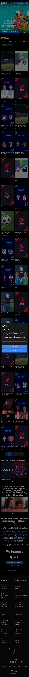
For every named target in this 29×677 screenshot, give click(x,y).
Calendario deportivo (23, 6)
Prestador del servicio (6, 666)
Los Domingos (17, 586)
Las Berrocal (16, 593)
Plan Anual (16, 635)
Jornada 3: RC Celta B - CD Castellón (7, 286)
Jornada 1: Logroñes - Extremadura (20, 233)
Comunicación (17, 642)
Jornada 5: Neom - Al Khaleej (6, 313)
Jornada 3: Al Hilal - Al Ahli (20, 286)
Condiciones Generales (18, 622)
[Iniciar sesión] (26, 3)
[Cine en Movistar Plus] (14, 504)
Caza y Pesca (16, 608)
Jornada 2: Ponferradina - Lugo (7, 367)
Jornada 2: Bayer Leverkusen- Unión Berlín (7, 420)
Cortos (2, 591)
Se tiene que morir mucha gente (20, 590)
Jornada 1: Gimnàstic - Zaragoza (7, 206)
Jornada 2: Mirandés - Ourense (20, 447)
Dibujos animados (17, 604)
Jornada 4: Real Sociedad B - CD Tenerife (21, 393)
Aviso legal (14, 666)
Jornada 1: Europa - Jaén (7, 179)
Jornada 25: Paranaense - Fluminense (21, 72)
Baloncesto (3, 627)
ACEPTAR (14, 350)
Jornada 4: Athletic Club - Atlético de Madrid (21, 420)
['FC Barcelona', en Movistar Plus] (14, 470)
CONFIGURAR (15, 343)
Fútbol (13, 6)
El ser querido (17, 583)
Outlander (16, 588)
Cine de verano (4, 593)
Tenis (2, 629)
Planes (15, 631)
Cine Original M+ (4, 584)
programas (11, 541)
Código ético (16, 624)
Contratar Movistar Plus (18, 626)
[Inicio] (4, 3)
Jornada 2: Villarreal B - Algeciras (21, 313)
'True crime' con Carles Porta (20, 600)
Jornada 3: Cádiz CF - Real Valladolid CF (20, 153)
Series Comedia (4, 602)
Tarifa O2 (16, 638)
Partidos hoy (3, 640)
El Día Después (4, 624)
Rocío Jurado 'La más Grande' (20, 599)
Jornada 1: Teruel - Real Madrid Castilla (21, 260)
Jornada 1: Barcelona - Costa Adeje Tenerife (20, 126)
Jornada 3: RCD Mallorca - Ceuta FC (7, 153)
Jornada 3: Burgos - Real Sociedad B (7, 260)
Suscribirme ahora (19, 3)
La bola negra (17, 584)
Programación (4, 642)
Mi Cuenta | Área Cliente (19, 620)
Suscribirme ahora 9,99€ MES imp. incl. (11, 31)
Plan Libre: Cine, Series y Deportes (21, 627)
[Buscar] (11, 3)
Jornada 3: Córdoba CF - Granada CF (21, 206)
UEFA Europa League (15, 534)
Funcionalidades (17, 618)
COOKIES (25, 666)
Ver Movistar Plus (17, 617)
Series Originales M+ (5, 599)
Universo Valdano (4, 626)
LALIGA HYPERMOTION (13, 531)
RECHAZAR (14, 347)
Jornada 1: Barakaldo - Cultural (20, 99)
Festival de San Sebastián (19, 602)
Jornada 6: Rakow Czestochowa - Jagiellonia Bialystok (6, 72)
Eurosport (3, 636)
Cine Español (3, 586)
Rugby (2, 631)
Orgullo (2, 608)
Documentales (4, 604)
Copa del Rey (13, 533)
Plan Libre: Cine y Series (19, 629)
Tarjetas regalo (17, 640)
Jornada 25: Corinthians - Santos (21, 179)
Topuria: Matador (4, 633)
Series (3, 6)
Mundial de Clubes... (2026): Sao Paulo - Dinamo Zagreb (6, 233)
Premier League (4, 622)
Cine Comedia (4, 588)
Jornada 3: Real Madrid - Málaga (7, 99)
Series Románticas (4, 600)
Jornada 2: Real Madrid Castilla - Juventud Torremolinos (7, 393)
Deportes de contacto (5, 635)
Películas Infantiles (4, 595)
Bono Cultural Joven (18, 636)
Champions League (4, 618)
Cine (7, 6)
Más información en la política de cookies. (14, 339)
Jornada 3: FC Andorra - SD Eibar (7, 126)
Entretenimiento (4, 606)
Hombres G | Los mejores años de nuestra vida (20, 596)
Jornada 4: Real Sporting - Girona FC (7, 447)
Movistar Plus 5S (17, 609)
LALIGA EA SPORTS (4, 620)
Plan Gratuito (17, 633)
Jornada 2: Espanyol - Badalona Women (20, 367)
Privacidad (20, 666)
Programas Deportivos (18, 606)
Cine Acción (3, 590)
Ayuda (14, 653)
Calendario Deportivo (5, 638)
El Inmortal (16, 591)
